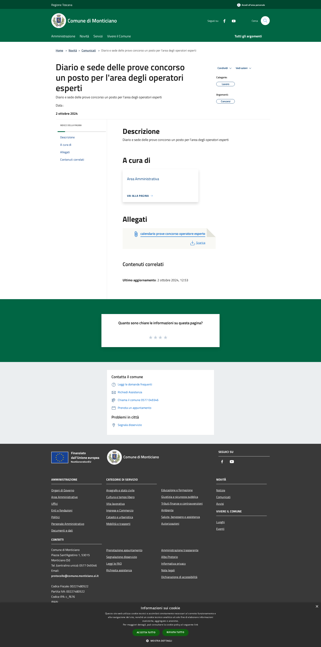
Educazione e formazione (177, 490)
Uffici (54, 503)
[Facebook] (223, 20)
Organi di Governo (62, 490)
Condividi (223, 68)
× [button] (316, 606)
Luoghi (220, 522)
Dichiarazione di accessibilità (179, 577)
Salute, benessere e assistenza (180, 517)
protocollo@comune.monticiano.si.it (75, 576)
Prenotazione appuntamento (124, 550)
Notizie (220, 490)
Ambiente (167, 510)
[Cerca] (265, 20)
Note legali (168, 570)
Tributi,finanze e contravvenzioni (182, 503)
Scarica (200, 242)
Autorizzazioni (170, 523)
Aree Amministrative (64, 497)
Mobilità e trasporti (118, 524)
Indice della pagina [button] (71, 125)
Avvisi (220, 503)
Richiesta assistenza (119, 570)
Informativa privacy (173, 563)
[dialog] (160, 625)
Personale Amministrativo (67, 524)
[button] (160, 641)
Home (59, 50)
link (196, 624)
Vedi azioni (242, 68)
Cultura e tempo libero (120, 497)
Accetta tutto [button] (146, 632)
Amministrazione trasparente (179, 550)
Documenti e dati (62, 530)
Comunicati (89, 50)
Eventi (220, 529)
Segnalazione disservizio (121, 557)
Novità (73, 50)
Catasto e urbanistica (119, 517)
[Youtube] (232, 20)
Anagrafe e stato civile (120, 490)
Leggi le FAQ (114, 563)
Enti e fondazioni (61, 510)
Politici (55, 517)
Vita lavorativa (115, 503)
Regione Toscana (61, 5)
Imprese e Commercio (119, 510)
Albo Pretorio (169, 557)
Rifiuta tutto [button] (175, 632)
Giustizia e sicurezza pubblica (179, 497)
